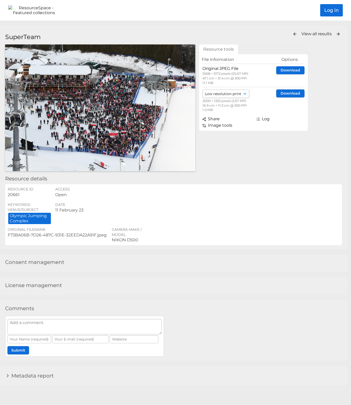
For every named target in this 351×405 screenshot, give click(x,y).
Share (213, 118)
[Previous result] (295, 34)
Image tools (219, 125)
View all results (317, 33)
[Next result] (338, 34)
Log (265, 118)
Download (290, 70)
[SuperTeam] (100, 107)
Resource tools (218, 49)
